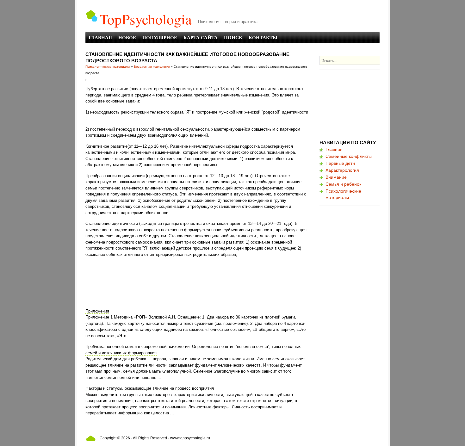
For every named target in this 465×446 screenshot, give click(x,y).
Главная (100, 37)
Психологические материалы (107, 66)
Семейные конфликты (349, 156)
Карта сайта (200, 37)
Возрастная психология (152, 66)
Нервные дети (340, 163)
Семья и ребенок (343, 184)
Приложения (97, 311)
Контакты (263, 37)
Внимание (336, 177)
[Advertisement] (200, 278)
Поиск (233, 37)
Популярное (159, 37)
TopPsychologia (146, 18)
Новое (127, 37)
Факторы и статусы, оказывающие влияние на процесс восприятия (149, 388)
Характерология (342, 170)
